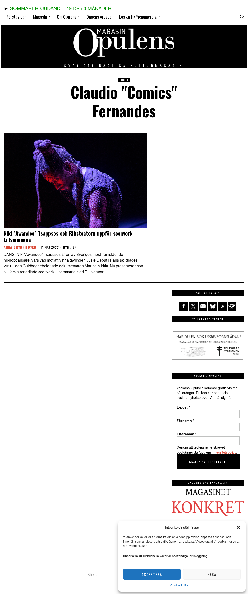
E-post (183, 407)
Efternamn (187, 433)
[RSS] (222, 306)
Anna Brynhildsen (20, 247)
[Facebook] (183, 306)
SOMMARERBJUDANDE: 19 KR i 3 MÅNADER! (61, 8)
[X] (193, 306)
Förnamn (185, 420)
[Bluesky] (212, 306)
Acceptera (152, 574)
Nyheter (70, 247)
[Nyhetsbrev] (232, 306)
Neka (212, 574)
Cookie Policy (179, 585)
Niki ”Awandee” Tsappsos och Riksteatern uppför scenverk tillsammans (68, 236)
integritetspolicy (224, 451)
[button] (238, 527)
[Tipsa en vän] (203, 306)
